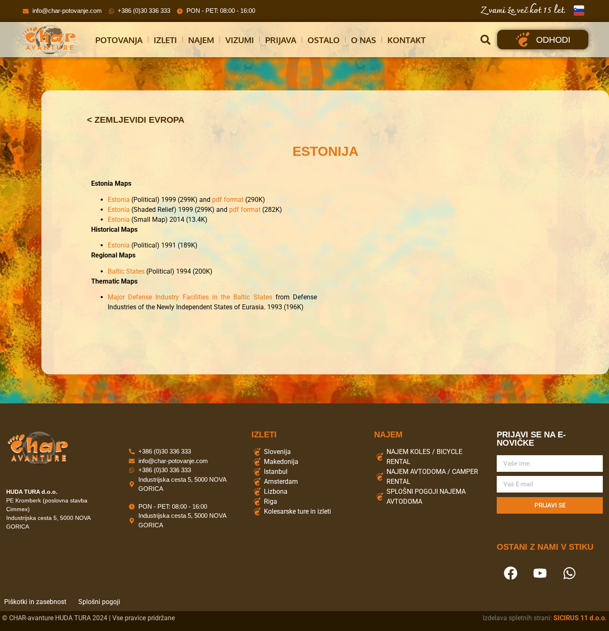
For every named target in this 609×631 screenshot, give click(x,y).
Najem (201, 39)
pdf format (228, 200)
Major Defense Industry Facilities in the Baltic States (190, 297)
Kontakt (406, 39)
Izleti (165, 39)
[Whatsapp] (569, 573)
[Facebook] (510, 573)
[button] (485, 39)
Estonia (119, 200)
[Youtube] (539, 573)
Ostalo (323, 39)
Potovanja (119, 39)
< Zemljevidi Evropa (135, 119)
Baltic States (126, 271)
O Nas (363, 39)
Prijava (280, 39)
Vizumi (239, 39)
